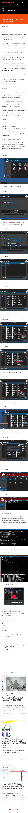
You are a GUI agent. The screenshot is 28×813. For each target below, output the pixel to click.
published (19, 65)
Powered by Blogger (14, 809)
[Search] (22, 2)
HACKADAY (6, 39)
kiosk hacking (5, 620)
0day (6, 619)
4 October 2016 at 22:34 (17, 634)
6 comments (9, 713)
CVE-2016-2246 (11, 619)
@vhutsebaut (22, 43)
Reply (6, 640)
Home (3, 10)
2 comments (9, 758)
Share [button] (3, 625)
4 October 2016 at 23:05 (15, 643)
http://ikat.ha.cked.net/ (7, 613)
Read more (23, 713)
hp (15, 619)
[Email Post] (2, 623)
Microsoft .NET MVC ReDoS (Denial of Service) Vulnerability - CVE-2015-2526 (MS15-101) (13, 786)
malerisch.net (8, 2)
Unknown (7, 643)
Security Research (11, 10)
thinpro (17, 620)
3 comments (9, 802)
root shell (12, 620)
